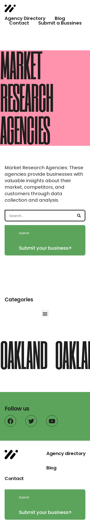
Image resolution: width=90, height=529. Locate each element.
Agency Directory (25, 18)
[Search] (79, 215)
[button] (45, 313)
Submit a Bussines (60, 23)
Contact (19, 23)
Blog (60, 18)
